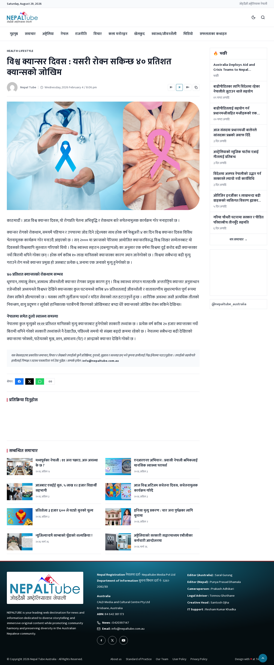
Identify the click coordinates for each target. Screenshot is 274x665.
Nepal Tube (28, 87)
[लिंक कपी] (196, 87)
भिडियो (188, 34)
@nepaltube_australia (229, 304)
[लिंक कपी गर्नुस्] (50, 381)
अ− (171, 87)
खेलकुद (139, 34)
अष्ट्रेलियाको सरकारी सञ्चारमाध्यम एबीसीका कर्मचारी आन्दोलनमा (163, 538)
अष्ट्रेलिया (48, 34)
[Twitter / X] (112, 640)
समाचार (30, 34)
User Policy (179, 659)
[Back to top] (263, 658)
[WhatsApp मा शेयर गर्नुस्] (40, 381)
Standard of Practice (139, 659)
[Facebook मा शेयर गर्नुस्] (19, 381)
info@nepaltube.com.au (100, 360)
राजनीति (81, 34)
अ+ (187, 87)
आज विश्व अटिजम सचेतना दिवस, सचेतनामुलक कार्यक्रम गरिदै (166, 487)
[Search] (263, 17)
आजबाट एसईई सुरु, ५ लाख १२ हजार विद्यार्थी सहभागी (66, 487)
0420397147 (120, 622)
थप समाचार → (238, 239)
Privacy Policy (199, 659)
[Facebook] (101, 640)
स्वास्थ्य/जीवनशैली (164, 34)
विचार (98, 34)
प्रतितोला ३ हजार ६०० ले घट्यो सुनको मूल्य (64, 510)
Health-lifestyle (20, 50)
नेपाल (64, 34)
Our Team (162, 659)
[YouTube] (123, 640)
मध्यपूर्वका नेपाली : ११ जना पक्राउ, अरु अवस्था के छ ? (67, 462)
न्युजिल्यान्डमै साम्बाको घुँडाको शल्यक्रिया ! (64, 536)
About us (116, 659)
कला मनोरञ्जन (118, 34)
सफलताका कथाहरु (213, 34)
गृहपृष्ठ (14, 34)
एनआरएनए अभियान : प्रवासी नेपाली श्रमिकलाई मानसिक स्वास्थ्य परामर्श (166, 462)
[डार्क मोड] (253, 17)
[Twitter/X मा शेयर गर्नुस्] (29, 381)
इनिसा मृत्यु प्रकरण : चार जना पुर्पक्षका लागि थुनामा (163, 512)
